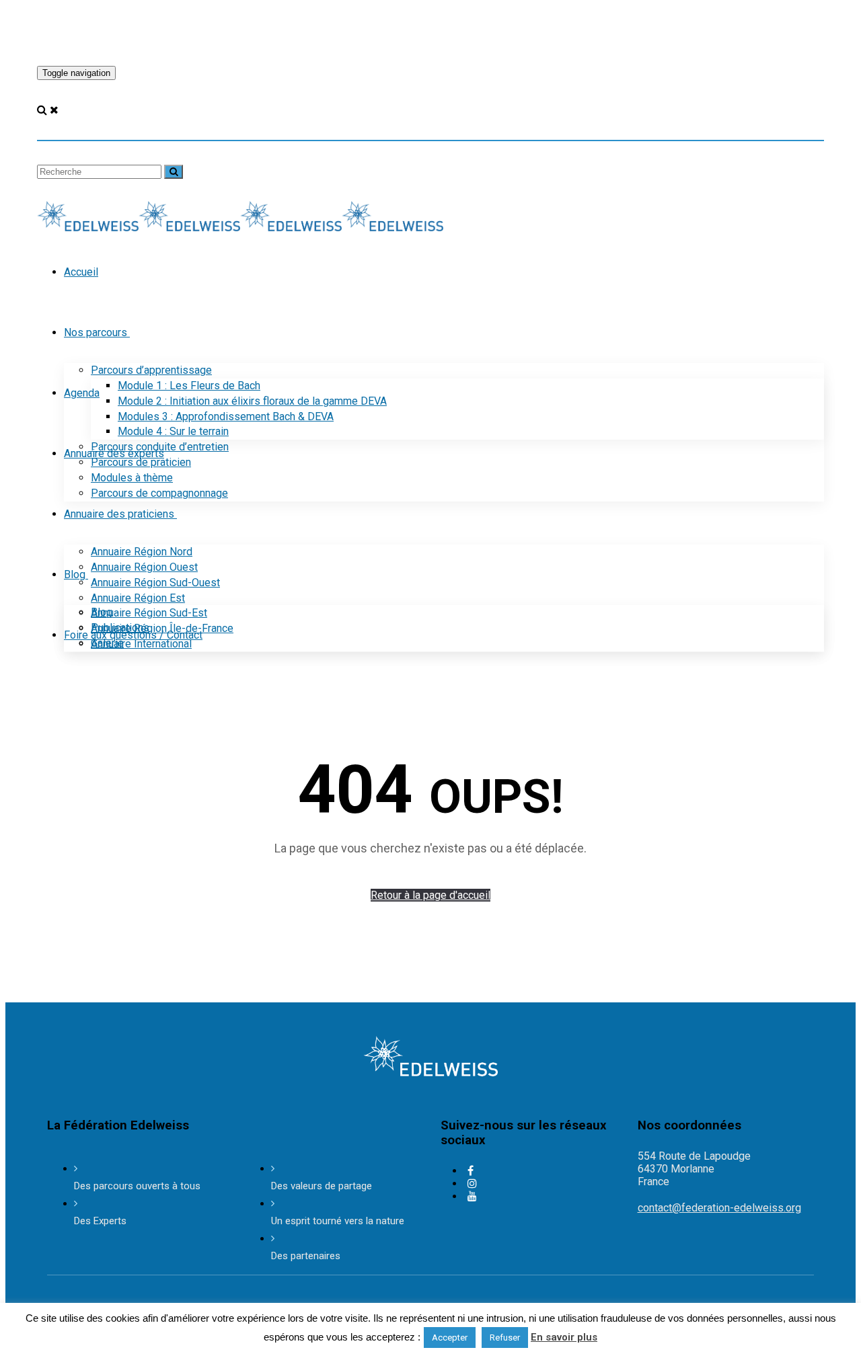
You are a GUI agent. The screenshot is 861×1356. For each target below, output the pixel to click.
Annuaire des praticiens (119, 514)
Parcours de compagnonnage (159, 493)
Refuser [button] (505, 1337)
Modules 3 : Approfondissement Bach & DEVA (226, 416)
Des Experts (100, 1221)
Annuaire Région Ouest (144, 567)
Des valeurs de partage (321, 1186)
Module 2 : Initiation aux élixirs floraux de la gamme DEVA (252, 401)
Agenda (82, 393)
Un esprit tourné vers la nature (337, 1221)
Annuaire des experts (114, 453)
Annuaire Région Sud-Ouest (155, 582)
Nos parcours (95, 332)
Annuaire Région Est (138, 598)
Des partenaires (305, 1256)
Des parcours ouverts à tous (137, 1186)
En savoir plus (564, 1337)
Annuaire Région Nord (141, 551)
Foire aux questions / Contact (133, 635)
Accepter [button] (449, 1337)
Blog (74, 574)
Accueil (81, 272)
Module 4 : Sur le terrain (173, 431)
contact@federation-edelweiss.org (719, 1207)
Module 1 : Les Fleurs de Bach (189, 385)
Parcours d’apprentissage (151, 370)
